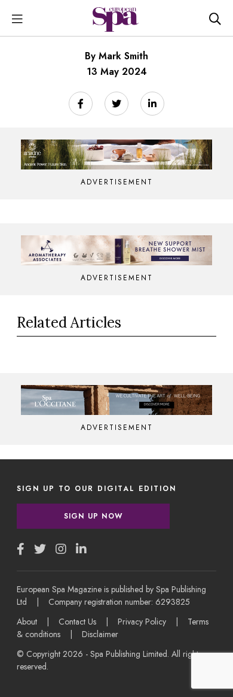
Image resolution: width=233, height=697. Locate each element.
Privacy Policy (142, 622)
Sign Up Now (93, 516)
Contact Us (77, 622)
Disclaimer (100, 634)
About (27, 622)
